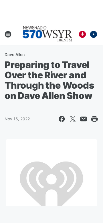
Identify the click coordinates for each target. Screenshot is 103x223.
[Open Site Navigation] (8, 34)
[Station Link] (47, 34)
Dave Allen (15, 54)
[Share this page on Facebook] (62, 119)
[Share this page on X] (73, 119)
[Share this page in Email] (84, 119)
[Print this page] (94, 119)
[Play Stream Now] (93, 34)
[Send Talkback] (82, 34)
